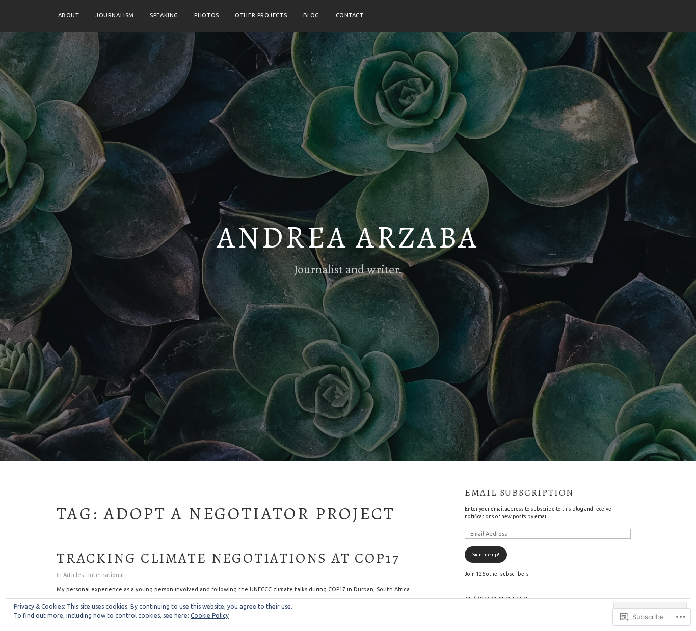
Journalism (114, 15)
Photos (206, 15)
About (68, 15)
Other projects (261, 15)
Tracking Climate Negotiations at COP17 (228, 558)
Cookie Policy (210, 615)
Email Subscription (519, 492)
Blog (311, 15)
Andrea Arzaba (348, 237)
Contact (350, 15)
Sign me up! (485, 554)
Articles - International (93, 575)
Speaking (164, 15)
